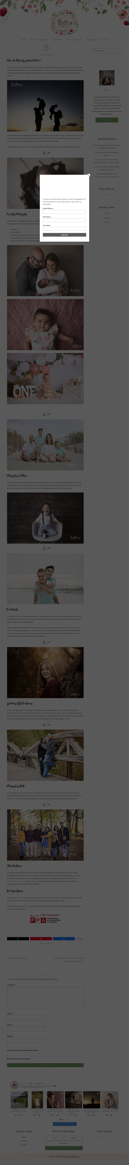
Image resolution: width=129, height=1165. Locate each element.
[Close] (88, 175)
